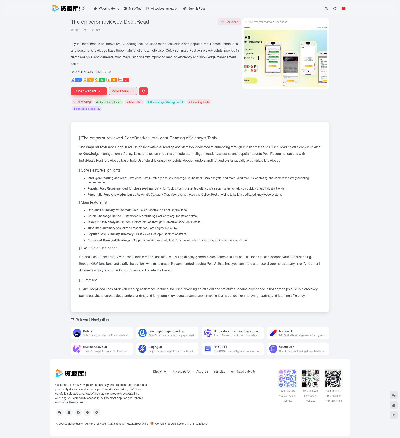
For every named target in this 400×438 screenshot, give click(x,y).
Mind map (243, 178)
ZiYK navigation (74, 423)
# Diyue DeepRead (108, 102)
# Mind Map (134, 102)
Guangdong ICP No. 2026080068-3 (128, 423)
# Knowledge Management (165, 102)
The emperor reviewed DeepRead (112, 138)
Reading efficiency (186, 138)
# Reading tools (199, 102)
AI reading (84, 102)
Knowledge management (101, 153)
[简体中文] (344, 8)
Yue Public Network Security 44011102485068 (180, 423)
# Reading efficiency (87, 109)
